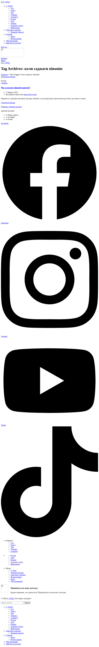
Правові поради (17, 32)
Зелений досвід (17, 26)
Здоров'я (14, 551)
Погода (4, 47)
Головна (4, 75)
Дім (12, 13)
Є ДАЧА (10, 598)
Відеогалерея (16, 39)
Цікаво (13, 23)
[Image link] (11, 107)
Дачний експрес (17, 573)
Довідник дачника (18, 575)
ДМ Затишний (17, 581)
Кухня (13, 19)
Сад (12, 8)
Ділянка (14, 15)
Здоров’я (14, 17)
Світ (12, 21)
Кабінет (4, 58)
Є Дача (13, 570)
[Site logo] (5, 2)
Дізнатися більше (8, 103)
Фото (13, 36)
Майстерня (15, 28)
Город (13, 10)
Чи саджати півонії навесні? (15, 87)
